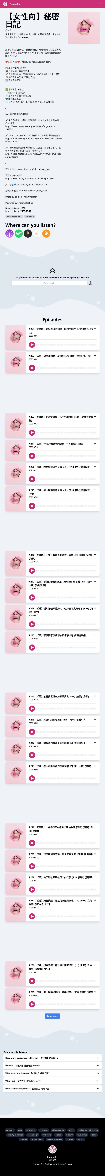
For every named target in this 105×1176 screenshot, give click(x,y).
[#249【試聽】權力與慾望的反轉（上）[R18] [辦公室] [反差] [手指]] (15, 498)
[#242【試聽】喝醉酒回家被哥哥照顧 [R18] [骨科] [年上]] (15, 749)
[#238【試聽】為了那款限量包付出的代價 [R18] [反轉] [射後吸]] (15, 884)
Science (70, 1139)
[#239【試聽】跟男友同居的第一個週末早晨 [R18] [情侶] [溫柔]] (15, 860)
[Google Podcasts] (37, 233)
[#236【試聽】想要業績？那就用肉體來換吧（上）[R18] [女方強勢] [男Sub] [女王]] (15, 973)
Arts (20, 1130)
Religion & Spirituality (88, 1130)
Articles (59, 1164)
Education (30, 1130)
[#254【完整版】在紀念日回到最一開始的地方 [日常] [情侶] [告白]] (15, 337)
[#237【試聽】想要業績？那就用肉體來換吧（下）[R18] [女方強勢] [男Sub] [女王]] (15, 909)
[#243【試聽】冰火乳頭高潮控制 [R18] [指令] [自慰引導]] (15, 726)
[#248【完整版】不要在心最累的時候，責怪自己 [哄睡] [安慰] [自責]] (15, 563)
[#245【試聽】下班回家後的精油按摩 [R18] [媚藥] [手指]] (15, 642)
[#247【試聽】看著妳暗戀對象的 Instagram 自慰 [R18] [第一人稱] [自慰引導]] (15, 590)
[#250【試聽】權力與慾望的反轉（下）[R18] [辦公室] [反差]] (15, 473)
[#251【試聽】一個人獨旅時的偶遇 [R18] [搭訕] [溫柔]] (15, 450)
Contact (68, 1164)
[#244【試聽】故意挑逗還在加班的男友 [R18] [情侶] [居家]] (15, 703)
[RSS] (46, 233)
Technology (33, 1135)
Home (36, 1164)
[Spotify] (18, 233)
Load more (52, 1016)
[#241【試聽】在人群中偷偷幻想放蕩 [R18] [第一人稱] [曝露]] (15, 772)
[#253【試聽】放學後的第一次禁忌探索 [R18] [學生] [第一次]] (15, 362)
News (93, 1135)
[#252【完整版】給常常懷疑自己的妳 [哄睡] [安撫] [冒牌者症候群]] (15, 425)
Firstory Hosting (25, 202)
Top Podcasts (47, 1164)
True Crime (82, 1135)
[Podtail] (28, 233)
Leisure (24, 1139)
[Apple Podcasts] (9, 233)
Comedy (9, 1130)
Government (37, 1139)
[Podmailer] (52, 1149)
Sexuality (30, 216)
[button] (100, 4)
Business (44, 1130)
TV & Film (46, 1135)
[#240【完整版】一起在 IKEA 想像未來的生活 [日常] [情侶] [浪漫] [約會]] (15, 835)
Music (71, 1130)
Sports (80, 1139)
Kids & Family (58, 1130)
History (69, 1135)
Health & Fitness (14, 216)
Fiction (58, 1135)
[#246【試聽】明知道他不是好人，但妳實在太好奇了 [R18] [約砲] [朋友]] (15, 617)
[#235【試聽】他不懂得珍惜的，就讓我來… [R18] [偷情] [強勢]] (15, 998)
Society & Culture (15, 1135)
